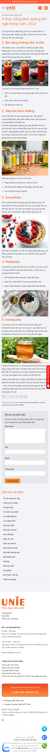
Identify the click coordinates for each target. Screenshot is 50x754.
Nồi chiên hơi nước (10, 548)
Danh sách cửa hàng (10, 618)
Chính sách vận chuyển (11, 667)
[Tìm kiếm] (40, 8)
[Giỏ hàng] (46, 8)
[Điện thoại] (44, 745)
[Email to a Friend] (17, 397)
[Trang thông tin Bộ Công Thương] (13, 723)
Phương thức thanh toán (11, 673)
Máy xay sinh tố (9, 543)
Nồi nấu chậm (8, 566)
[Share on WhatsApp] (4, 397)
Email (7, 458)
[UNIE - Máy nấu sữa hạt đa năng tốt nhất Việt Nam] (11, 8)
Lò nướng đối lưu (10, 516)
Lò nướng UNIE (9, 521)
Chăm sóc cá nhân (10, 503)
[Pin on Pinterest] (21, 397)
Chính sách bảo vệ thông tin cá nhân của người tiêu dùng (24, 676)
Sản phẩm (7, 570)
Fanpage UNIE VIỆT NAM (14, 700)
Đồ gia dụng (8, 507)
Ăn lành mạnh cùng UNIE (12, 15)
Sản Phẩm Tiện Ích (10, 575)
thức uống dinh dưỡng (16, 405)
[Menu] (3, 8)
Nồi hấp (6, 561)
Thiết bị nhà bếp (9, 579)
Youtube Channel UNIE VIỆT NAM (17, 704)
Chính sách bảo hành (10, 665)
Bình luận (9, 426)
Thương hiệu (7, 613)
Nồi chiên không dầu (11, 552)
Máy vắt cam (8, 539)
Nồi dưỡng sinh (9, 557)
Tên (6, 447)
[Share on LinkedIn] (26, 397)
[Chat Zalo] (44, 737)
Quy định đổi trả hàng (10, 670)
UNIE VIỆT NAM (22, 748)
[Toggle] (46, 502)
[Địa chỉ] (44, 728)
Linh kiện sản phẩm (11, 512)
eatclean (5, 405)
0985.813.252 (31, 692)
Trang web (9, 469)
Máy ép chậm (8, 525)
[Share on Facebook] (8, 397)
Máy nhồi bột (8, 534)
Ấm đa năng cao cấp (11, 498)
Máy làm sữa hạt (10, 530)
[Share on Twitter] (13, 397)
